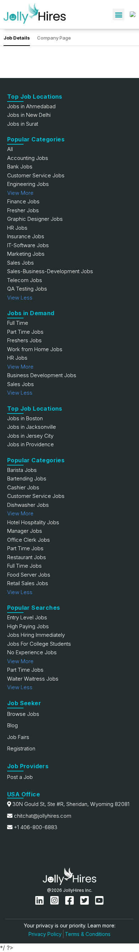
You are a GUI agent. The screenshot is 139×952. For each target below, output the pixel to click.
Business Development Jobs (41, 375)
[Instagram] (56, 900)
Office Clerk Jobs (28, 539)
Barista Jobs (22, 470)
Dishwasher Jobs (28, 504)
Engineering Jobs (28, 184)
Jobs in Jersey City (30, 435)
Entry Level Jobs (27, 617)
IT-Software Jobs (28, 245)
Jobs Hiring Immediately (36, 634)
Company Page (54, 38)
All (10, 149)
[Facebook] (71, 900)
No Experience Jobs (32, 652)
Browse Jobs (23, 714)
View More (20, 192)
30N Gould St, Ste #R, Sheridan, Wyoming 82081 (70, 804)
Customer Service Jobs (36, 175)
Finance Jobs (23, 201)
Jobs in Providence (30, 444)
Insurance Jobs (25, 236)
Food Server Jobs (28, 574)
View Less (19, 297)
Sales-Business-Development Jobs (50, 271)
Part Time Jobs (25, 331)
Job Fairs (18, 737)
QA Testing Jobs (27, 288)
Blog (12, 725)
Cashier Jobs (23, 487)
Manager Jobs (24, 530)
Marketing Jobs (26, 253)
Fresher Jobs (23, 210)
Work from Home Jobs (34, 349)
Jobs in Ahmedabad (31, 106)
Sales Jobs (20, 262)
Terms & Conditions (87, 934)
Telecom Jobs (24, 280)
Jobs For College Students (39, 643)
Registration (21, 748)
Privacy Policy (45, 934)
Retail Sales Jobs (27, 583)
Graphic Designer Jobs (35, 218)
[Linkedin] (41, 900)
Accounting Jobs (27, 158)
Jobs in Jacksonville (31, 426)
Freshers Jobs (24, 340)
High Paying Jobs (28, 626)
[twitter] (86, 900)
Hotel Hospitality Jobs (33, 522)
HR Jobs (17, 227)
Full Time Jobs (24, 565)
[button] (118, 14)
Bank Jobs (19, 166)
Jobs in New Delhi (29, 114)
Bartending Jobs (26, 478)
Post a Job (20, 777)
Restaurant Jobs (26, 557)
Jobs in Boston (25, 418)
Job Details (17, 38)
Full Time (17, 322)
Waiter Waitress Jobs (32, 678)
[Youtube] (99, 900)
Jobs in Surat (22, 123)
